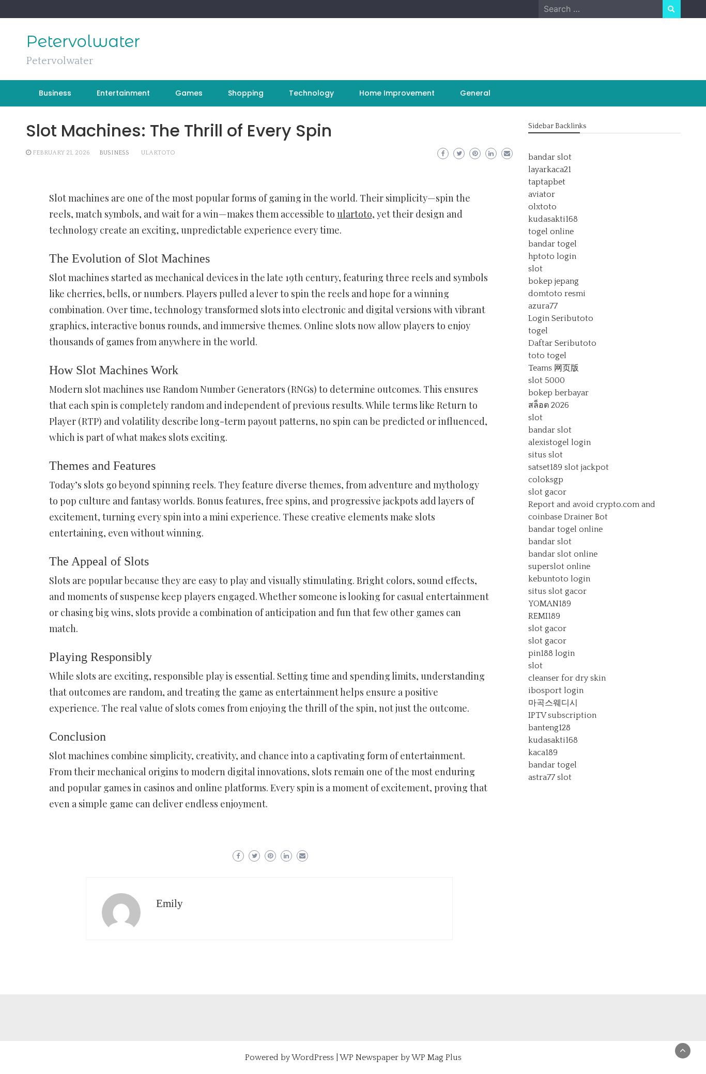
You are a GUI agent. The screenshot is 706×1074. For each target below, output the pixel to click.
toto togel (547, 355)
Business (55, 93)
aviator (541, 194)
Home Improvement (397, 93)
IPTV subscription (562, 715)
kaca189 (543, 752)
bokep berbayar (558, 392)
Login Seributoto (560, 318)
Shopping (246, 93)
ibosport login (556, 690)
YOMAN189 (549, 603)
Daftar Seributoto (562, 343)
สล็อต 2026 (548, 405)
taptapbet (546, 182)
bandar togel (552, 244)
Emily (169, 903)
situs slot (545, 454)
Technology (311, 93)
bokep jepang (553, 281)
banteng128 (549, 727)
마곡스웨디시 (553, 703)
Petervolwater (83, 41)
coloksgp (545, 479)
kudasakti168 (553, 219)
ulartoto (158, 152)
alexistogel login (559, 442)
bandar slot (550, 157)
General (475, 93)
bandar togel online (565, 529)
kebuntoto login (559, 579)
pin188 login (551, 653)
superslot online (559, 566)
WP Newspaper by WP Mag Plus (401, 1057)
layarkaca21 (549, 169)
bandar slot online (562, 554)
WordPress (312, 1057)
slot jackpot (586, 467)
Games (189, 93)
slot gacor (547, 492)
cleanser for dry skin (567, 678)
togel (538, 330)
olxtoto (542, 206)
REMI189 (544, 616)
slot (535, 268)
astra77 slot (550, 777)
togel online (551, 231)
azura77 (543, 306)
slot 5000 (546, 380)
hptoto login (552, 256)
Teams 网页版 (553, 368)
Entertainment (123, 93)
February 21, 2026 (61, 152)
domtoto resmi (557, 293)
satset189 (545, 467)
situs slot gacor (557, 591)
